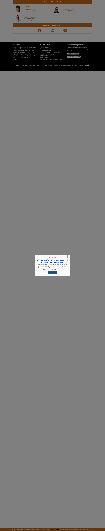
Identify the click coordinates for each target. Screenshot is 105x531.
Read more (53, 272)
